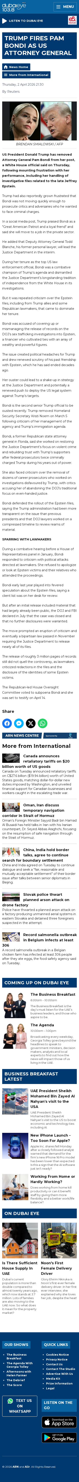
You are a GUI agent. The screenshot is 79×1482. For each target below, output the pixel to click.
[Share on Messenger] (19, 723)
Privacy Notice (57, 1359)
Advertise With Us (59, 1373)
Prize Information (59, 1383)
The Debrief (16, 1380)
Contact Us (54, 1364)
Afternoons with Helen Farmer (19, 1373)
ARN (16, 1466)
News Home (18, 67)
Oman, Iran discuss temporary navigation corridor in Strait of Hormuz (33, 810)
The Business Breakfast (17, 1356)
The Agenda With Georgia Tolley (20, 1365)
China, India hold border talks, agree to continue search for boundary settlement (35, 855)
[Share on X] (31, 723)
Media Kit (53, 1378)
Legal (50, 1388)
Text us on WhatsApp (20, 1406)
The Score (14, 1385)
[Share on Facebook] (7, 723)
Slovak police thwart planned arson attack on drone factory (35, 899)
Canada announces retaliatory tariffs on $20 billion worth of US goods (36, 761)
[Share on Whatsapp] (42, 723)
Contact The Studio (60, 1369)
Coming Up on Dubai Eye (36, 982)
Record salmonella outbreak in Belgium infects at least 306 (39, 940)
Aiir (27, 1466)
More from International (28, 75)
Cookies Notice (57, 1354)
